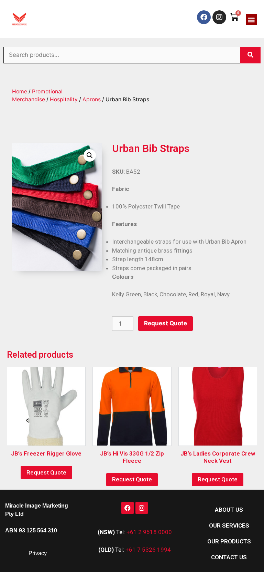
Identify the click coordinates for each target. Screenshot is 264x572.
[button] (251, 19)
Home (19, 91)
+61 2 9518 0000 (149, 532)
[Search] (250, 55)
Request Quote (165, 323)
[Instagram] (219, 17)
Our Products (229, 541)
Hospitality (64, 99)
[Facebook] (204, 17)
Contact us (229, 557)
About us (229, 509)
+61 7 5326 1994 (148, 549)
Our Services (229, 525)
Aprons (91, 99)
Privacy (38, 553)
